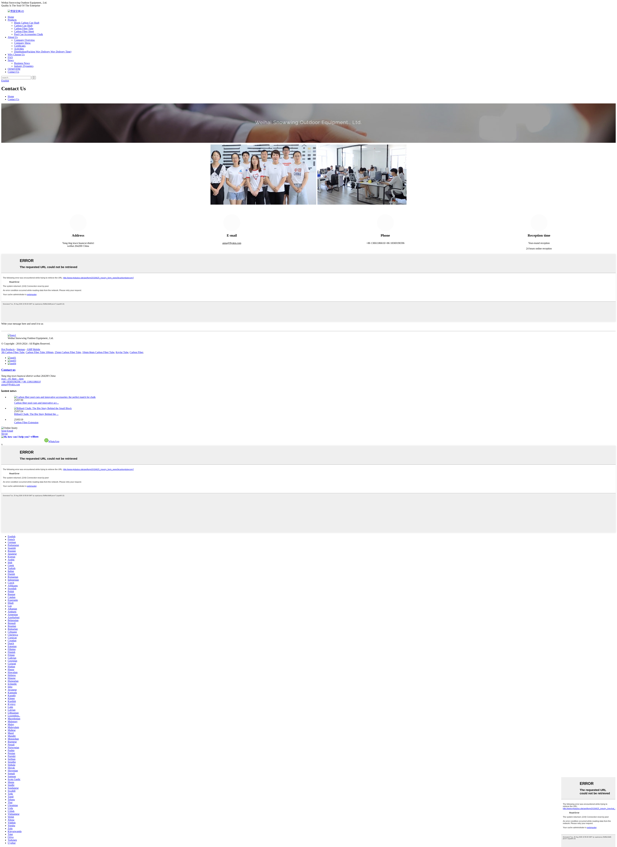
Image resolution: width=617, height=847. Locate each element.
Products (12, 19)
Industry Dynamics (23, 66)
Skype (4, 433)
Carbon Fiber (136, 352)
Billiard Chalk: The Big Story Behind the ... (36, 414)
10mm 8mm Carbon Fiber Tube (98, 352)
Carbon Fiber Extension (26, 422)
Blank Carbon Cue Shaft (26, 22)
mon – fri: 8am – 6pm (12, 378)
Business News (22, 63)
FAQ (10, 57)
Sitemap (21, 349)
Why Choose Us (16, 54)
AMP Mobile (33, 349)
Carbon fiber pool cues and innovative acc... (36, 402)
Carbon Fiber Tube (23, 28)
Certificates (20, 45)
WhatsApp (53, 441)
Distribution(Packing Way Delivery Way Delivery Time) (42, 51)
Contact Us (13, 72)
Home (11, 17)
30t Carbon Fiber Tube (12, 352)
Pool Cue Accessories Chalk (28, 34)
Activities (19, 48)
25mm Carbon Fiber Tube (68, 352)
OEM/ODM (14, 69)
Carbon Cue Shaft (23, 25)
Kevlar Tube (122, 352)
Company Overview (24, 40)
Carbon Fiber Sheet (24, 31)
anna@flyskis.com (231, 243)
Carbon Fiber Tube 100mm (39, 352)
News (11, 60)
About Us (13, 37)
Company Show (22, 43)
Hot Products (8, 349)
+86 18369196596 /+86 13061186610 (21, 381)
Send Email (7, 430)
